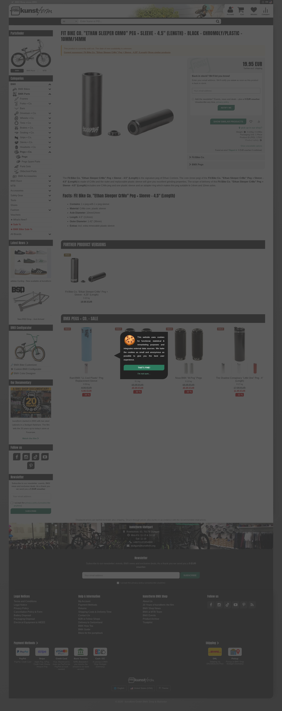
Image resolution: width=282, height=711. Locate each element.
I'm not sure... (144, 373)
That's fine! (144, 368)
